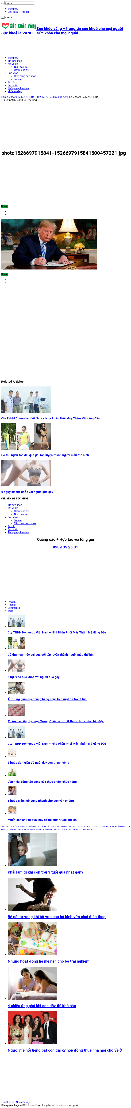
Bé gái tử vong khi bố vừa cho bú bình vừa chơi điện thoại (57, 917)
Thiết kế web (8, 1102)
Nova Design (23, 1102)
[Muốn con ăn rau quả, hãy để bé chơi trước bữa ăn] (12, 813)
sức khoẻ (115, 826)
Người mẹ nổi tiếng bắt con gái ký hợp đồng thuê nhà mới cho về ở (65, 1050)
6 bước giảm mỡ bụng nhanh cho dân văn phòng (41, 801)
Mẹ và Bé (13, 63)
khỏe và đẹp (18, 826)
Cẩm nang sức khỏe (25, 76)
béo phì (108, 826)
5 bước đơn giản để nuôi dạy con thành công (38, 762)
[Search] (2, 3)
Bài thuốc (13, 85)
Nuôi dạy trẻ (20, 66)
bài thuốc (89, 826)
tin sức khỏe (28, 826)
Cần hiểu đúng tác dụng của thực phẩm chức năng (42, 782)
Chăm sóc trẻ (21, 70)
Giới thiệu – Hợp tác (18, 11)
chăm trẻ (75, 826)
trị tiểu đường (48, 829)
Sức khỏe (13, 73)
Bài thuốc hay (73, 829)
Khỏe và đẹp (15, 91)
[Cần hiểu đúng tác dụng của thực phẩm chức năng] (12, 775)
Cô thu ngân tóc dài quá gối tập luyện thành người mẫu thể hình (45, 455)
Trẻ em (18, 79)
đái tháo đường (29, 829)
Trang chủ (13, 8)
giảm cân (82, 829)
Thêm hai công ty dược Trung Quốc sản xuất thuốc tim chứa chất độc (56, 721)
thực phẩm (91, 829)
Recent (11, 601)
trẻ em (95, 826)
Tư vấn (11, 82)
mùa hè (64, 829)
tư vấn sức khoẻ (7, 829)
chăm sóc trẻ (38, 826)
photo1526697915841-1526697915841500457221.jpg (41, 97)
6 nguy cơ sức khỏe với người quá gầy (27, 492)
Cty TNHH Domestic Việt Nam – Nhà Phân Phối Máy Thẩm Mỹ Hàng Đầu (50, 418)
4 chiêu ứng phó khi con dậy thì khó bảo (42, 1006)
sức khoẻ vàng (6, 826)
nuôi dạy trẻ (18, 829)
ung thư (102, 826)
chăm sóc (53, 826)
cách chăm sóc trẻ (64, 826)
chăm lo (82, 826)
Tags (10, 610)
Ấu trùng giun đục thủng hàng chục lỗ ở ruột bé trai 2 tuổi (47, 699)
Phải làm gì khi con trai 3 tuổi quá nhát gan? (45, 872)
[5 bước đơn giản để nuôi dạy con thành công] (12, 756)
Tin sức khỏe (15, 60)
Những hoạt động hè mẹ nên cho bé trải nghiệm (48, 961)
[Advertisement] (59, 46)
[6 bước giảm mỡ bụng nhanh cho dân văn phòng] (12, 794)
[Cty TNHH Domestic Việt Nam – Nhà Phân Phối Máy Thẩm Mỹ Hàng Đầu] (16, 737)
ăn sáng (39, 829)
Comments (14, 607)
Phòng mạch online (18, 88)
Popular (12, 604)
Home (4, 97)
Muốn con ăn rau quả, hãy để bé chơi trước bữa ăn (42, 820)
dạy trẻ (46, 826)
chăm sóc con (124, 826)
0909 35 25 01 (65, 547)
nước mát (57, 829)
